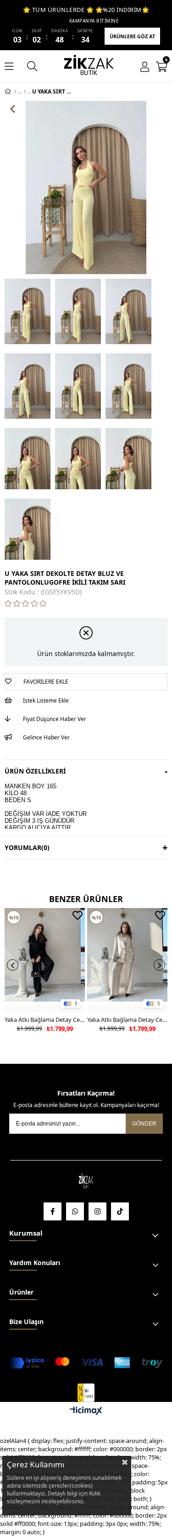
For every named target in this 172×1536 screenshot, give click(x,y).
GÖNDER (144, 1123)
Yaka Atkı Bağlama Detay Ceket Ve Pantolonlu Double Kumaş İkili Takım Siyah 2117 (45, 1019)
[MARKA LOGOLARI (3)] (86, 1182)
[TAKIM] (25, 91)
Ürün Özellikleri (35, 771)
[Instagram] (97, 1211)
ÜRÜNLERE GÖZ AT (132, 36)
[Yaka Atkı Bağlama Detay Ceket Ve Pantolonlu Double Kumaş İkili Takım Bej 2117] (127, 960)
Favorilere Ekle (77, 915)
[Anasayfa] (15, 91)
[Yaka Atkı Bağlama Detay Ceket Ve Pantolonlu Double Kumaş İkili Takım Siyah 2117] (45, 960)
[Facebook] (52, 1211)
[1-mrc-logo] (86, 1393)
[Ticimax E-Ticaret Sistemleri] (86, 1411)
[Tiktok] (120, 1211)
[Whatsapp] (75, 1211)
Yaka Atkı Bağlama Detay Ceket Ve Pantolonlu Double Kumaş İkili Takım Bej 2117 (127, 1019)
